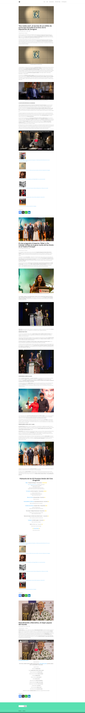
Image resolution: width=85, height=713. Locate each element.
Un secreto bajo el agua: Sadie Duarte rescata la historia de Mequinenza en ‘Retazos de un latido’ (33, 188)
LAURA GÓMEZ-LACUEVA (43, 663)
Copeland (30, 520)
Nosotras (20, 710)
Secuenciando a (51, 1)
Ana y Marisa (22, 248)
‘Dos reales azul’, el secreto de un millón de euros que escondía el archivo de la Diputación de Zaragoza (35, 27)
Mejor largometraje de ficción (32, 484)
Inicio (44, 1)
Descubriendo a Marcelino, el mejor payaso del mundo (35, 623)
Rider (27, 482)
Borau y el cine (30, 497)
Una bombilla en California (29, 501)
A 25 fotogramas (63, 1)
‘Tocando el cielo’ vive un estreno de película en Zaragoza (27, 206)
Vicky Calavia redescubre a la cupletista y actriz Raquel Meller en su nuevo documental (32, 179)
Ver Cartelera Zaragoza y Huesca (23, 660)
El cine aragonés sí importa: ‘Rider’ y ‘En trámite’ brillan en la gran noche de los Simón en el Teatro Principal (36, 245)
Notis (47, 1)
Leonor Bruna (36, 528)
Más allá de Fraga (57, 1)
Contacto (24, 710)
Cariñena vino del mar (29, 505)
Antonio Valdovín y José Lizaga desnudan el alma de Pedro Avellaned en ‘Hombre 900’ (32, 197)
